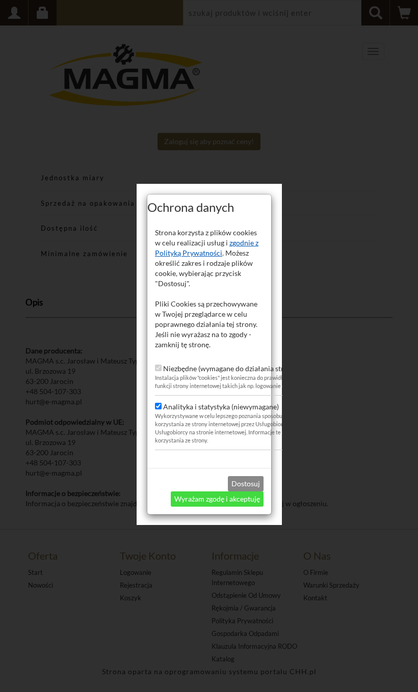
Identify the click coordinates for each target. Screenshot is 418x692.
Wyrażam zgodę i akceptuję (217, 498)
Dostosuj (245, 483)
